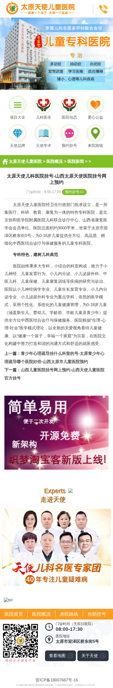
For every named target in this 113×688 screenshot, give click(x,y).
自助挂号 (96, 614)
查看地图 (57, 655)
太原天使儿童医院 (25, 161)
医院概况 (54, 161)
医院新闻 (75, 161)
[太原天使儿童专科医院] (56, 2)
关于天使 (89, 655)
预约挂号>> (74, 192)
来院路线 (69, 614)
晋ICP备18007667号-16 (56, 680)
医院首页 (13, 614)
